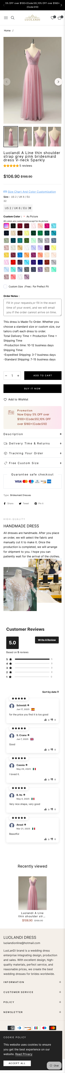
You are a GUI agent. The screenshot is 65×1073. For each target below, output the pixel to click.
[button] (61, 5)
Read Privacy (23, 1054)
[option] (32, 80)
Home (7, 30)
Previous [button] (6, 82)
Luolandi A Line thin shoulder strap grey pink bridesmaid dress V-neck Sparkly (32, 914)
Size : (16, 198)
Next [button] (58, 82)
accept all (17, 1063)
